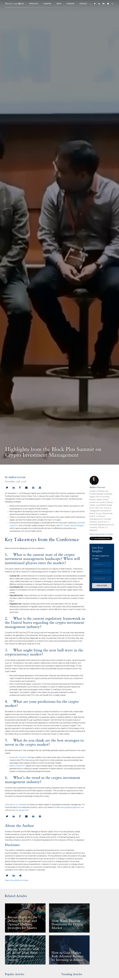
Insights (47, 4)
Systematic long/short (18, 757)
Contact (83, 4)
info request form (22, 810)
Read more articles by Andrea (101, 534)
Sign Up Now (102, 585)
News (58, 4)
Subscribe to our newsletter (16, 805)
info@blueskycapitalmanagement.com (69, 807)
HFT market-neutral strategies (72, 526)
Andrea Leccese (97, 487)
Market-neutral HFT (17, 766)
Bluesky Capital (12, 3)
